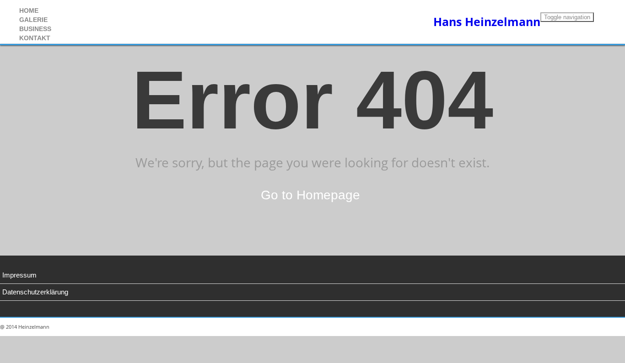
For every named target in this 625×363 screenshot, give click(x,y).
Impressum (19, 275)
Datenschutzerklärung (35, 292)
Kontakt (34, 38)
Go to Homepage (310, 195)
